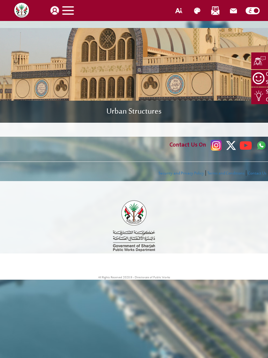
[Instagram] (216, 145)
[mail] (233, 10)
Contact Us (257, 173)
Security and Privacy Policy (181, 173)
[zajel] (215, 10)
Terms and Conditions (226, 173)
